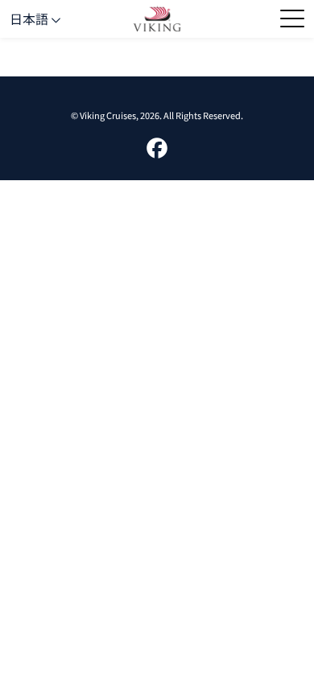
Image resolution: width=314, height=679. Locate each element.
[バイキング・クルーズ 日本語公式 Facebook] (157, 145)
